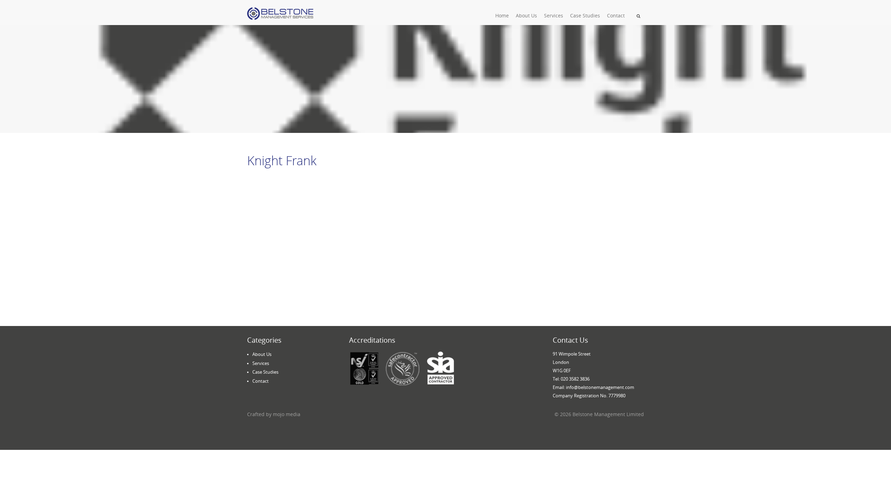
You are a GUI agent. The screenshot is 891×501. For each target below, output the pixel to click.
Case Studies (585, 15)
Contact (616, 15)
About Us (526, 15)
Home (502, 15)
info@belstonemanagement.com (600, 387)
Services (553, 15)
